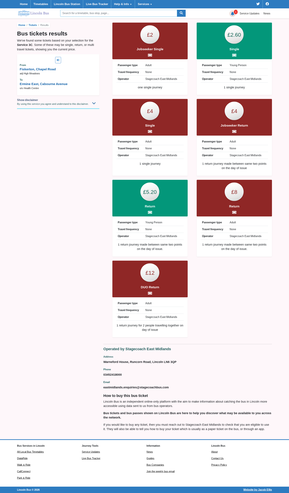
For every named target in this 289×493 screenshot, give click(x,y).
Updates (249, 13)
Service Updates (91, 451)
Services (145, 4)
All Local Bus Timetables (30, 451)
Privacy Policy (219, 465)
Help (123, 4)
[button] (232, 13)
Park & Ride (23, 478)
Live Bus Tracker (97, 4)
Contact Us (217, 458)
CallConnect (23, 471)
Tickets (33, 25)
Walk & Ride (23, 465)
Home (24, 4)
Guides (150, 458)
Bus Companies (155, 465)
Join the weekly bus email (161, 471)
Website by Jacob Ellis (257, 489)
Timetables (40, 4)
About (214, 451)
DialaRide (22, 458)
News (266, 13)
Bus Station (67, 4)
